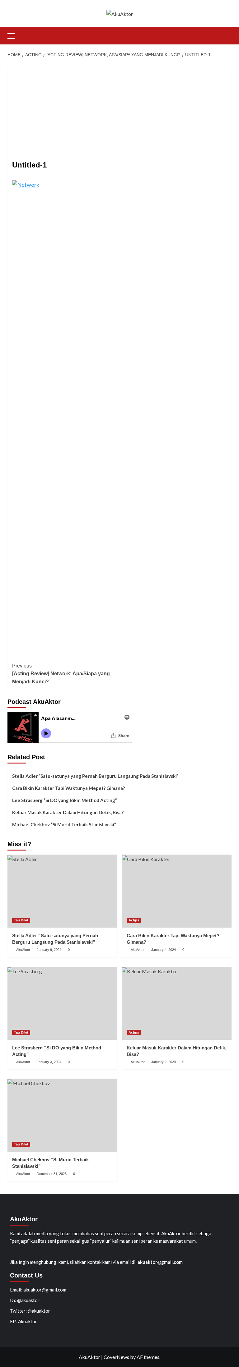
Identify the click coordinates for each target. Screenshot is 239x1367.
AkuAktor (23, 950)
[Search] (228, 35)
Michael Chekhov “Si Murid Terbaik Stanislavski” (64, 824)
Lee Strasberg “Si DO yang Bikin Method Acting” (64, 800)
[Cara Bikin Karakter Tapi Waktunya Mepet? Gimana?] (177, 891)
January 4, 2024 (163, 950)
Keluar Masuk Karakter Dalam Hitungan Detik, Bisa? (68, 812)
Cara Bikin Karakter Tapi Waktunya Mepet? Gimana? (68, 788)
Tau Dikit (21, 920)
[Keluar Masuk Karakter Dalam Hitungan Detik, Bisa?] (177, 1003)
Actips (134, 920)
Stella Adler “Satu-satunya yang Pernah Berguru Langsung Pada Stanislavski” (95, 776)
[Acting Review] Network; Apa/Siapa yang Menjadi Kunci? (61, 673)
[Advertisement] (119, 108)
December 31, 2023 (52, 1174)
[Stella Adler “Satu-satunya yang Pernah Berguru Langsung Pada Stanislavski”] (62, 891)
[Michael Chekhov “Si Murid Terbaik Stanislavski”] (62, 1115)
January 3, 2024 (49, 1062)
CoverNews (116, 1357)
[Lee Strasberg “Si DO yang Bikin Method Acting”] (62, 1003)
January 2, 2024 (163, 1062)
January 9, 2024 (49, 950)
